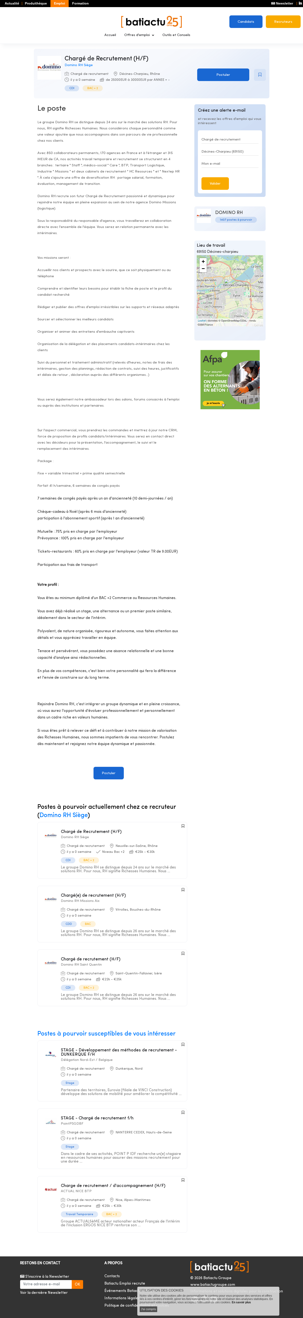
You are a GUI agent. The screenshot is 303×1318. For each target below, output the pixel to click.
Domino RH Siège (79, 65)
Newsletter (284, 3)
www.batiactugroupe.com (212, 1285)
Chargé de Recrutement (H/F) (91, 832)
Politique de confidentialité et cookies (136, 1306)
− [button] (203, 269)
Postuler (223, 75)
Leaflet (202, 320)
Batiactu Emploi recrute (124, 1284)
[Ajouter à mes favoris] (260, 75)
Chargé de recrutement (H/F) (90, 959)
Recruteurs (283, 22)
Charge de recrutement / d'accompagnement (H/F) (113, 1186)
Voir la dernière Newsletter (44, 1293)
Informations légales (122, 1298)
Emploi (59, 3)
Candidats (246, 22)
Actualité (12, 3)
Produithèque (36, 3)
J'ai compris (148, 1309)
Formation (80, 3)
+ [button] (203, 261)
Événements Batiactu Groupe (129, 1291)
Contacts (112, 1276)
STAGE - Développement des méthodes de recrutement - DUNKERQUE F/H (119, 1052)
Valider (215, 184)
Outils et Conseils (176, 35)
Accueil (110, 35)
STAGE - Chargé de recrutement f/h (97, 1118)
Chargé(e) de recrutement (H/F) (93, 895)
